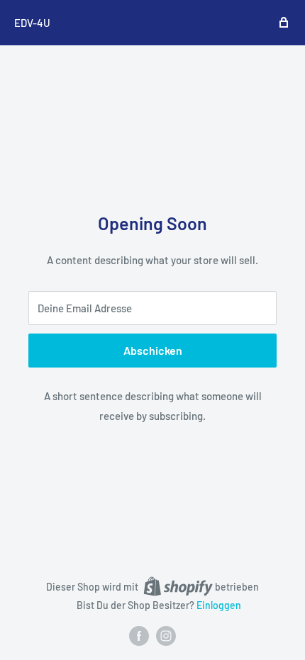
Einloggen (218, 605)
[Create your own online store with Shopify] (178, 586)
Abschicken (152, 350)
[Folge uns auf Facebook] (139, 636)
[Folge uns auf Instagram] (166, 636)
